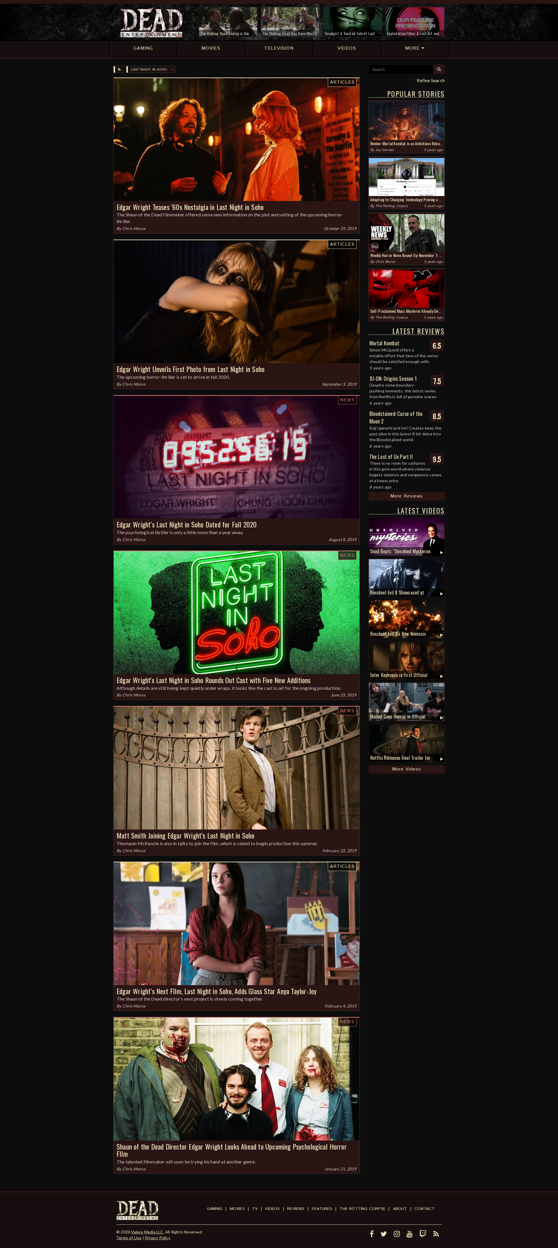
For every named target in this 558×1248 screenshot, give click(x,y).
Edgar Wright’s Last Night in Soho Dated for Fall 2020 (187, 524)
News (347, 400)
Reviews (295, 1209)
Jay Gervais (384, 150)
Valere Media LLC (147, 1231)
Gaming (214, 1209)
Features (322, 1209)
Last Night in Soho (149, 69)
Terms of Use (128, 1237)
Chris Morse (133, 228)
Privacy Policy (157, 1237)
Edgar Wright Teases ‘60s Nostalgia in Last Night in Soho (190, 207)
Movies (237, 1209)
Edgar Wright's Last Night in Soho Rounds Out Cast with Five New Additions (214, 680)
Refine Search (431, 80)
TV (254, 1209)
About (400, 1209)
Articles (342, 82)
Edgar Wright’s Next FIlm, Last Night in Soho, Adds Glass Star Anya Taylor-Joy (216, 991)
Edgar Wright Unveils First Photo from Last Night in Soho (190, 369)
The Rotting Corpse (391, 206)
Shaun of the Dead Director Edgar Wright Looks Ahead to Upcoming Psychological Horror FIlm (232, 1150)
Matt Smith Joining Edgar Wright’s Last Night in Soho (185, 835)
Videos (272, 1209)
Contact (424, 1209)
